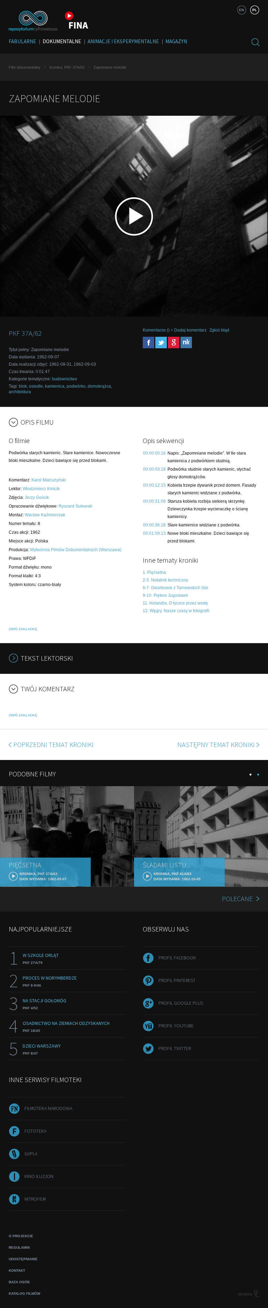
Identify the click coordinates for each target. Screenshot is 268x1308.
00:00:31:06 (154, 501)
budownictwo (64, 379)
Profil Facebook (177, 958)
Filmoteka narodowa (48, 1108)
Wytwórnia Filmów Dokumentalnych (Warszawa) (75, 549)
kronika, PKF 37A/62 (67, 67)
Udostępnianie (23, 1259)
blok (23, 386)
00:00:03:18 (154, 469)
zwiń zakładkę (23, 629)
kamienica (55, 386)
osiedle (36, 386)
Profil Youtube (176, 1025)
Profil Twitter (174, 1048)
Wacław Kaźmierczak (45, 514)
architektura (20, 391)
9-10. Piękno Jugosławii (165, 595)
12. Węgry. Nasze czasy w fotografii (176, 610)
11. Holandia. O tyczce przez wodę (175, 603)
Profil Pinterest (176, 980)
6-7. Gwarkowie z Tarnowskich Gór (175, 587)
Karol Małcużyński (48, 480)
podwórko (76, 386)
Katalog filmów (24, 1293)
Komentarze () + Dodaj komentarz (175, 330)
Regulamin (19, 1247)
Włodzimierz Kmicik (41, 488)
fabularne (22, 41)
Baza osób (19, 1282)
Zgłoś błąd (219, 330)
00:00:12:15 (154, 485)
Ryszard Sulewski (75, 506)
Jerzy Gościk (37, 497)
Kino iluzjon (38, 1176)
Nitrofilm (35, 1199)
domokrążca (99, 386)
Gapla (30, 1153)
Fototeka (35, 1131)
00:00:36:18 (154, 525)
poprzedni (53, 744)
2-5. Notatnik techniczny (165, 580)
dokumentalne (62, 41)
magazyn (176, 41)
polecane (237, 898)
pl (254, 10)
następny (216, 744)
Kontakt (17, 1270)
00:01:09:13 (154, 533)
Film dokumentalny (24, 67)
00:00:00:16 (154, 453)
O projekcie (21, 1236)
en (241, 10)
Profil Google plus (180, 1003)
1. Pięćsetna (154, 572)
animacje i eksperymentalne (123, 41)
